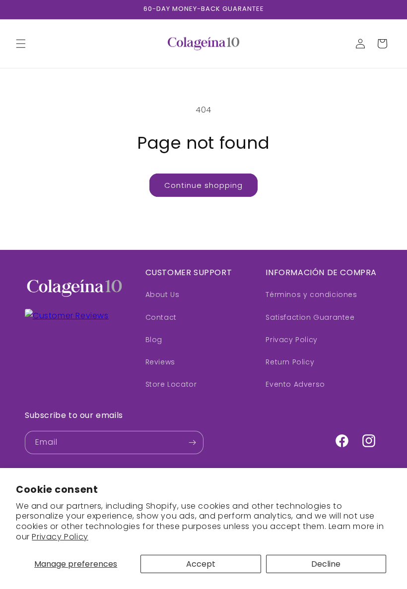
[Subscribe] (192, 442)
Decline (325, 564)
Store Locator (171, 384)
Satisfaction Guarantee (310, 317)
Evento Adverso (295, 384)
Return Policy (290, 362)
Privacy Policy (60, 536)
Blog (153, 340)
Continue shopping (203, 185)
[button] (21, 44)
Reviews (160, 362)
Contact (161, 317)
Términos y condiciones (311, 294)
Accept (200, 564)
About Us (162, 294)
